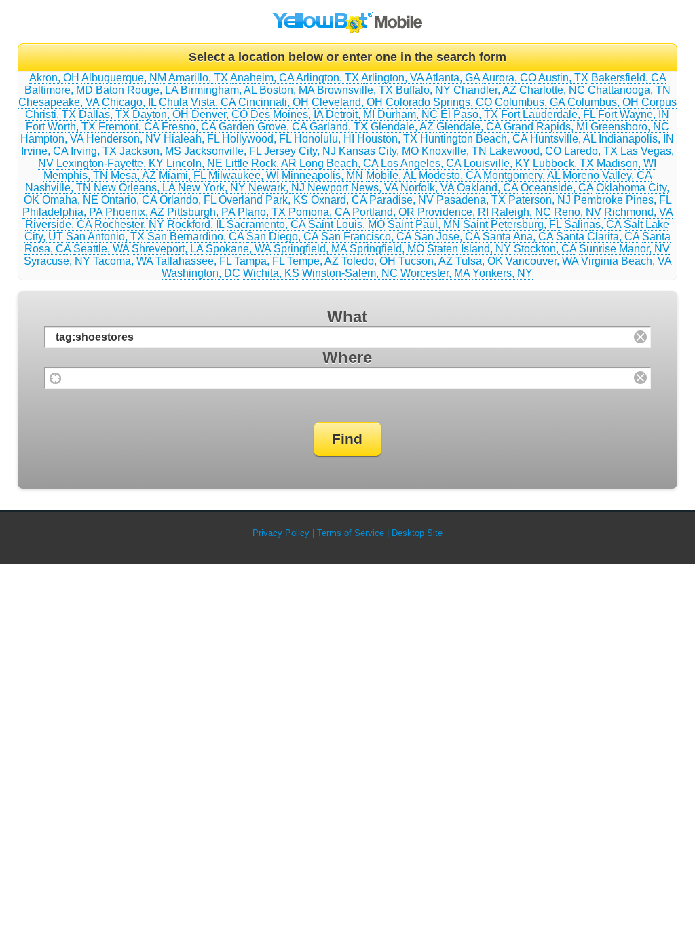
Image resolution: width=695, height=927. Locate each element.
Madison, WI (626, 163)
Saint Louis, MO (346, 224)
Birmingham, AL (219, 90)
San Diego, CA (282, 236)
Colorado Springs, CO (439, 102)
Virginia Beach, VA (626, 261)
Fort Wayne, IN (633, 114)
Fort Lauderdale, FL (548, 114)
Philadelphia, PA (62, 212)
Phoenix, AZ (134, 212)
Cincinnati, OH (273, 102)
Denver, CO (219, 114)
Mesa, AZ (133, 175)
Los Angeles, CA (421, 163)
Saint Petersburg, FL (512, 224)
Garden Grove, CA (263, 126)
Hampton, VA (51, 139)
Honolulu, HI (324, 139)
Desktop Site (417, 533)
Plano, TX (262, 212)
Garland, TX (338, 126)
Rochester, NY (129, 224)
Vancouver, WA (542, 261)
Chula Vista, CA (197, 102)
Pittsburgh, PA (201, 212)
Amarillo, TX (198, 77)
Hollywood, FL (256, 139)
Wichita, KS (271, 273)
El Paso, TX (469, 114)
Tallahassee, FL (193, 261)
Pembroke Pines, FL (622, 200)
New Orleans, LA (134, 187)
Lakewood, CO (525, 151)
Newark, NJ (276, 187)
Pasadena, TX (471, 200)
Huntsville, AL (563, 139)
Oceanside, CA (557, 187)
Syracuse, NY (57, 261)
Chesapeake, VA (58, 102)
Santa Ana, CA (518, 236)
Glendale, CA (468, 126)
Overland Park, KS (263, 200)
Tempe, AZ (313, 261)
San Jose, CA (447, 236)
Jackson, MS (150, 151)
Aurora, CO (509, 77)
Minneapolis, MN (322, 175)
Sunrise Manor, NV (624, 248)
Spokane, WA (238, 248)
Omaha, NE (70, 200)
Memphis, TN (75, 175)
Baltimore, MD (58, 90)
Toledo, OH (368, 261)
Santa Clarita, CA (597, 236)
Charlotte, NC (552, 90)
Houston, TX (387, 139)
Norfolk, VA (427, 187)
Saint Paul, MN (424, 224)
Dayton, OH (160, 114)
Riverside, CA (58, 224)
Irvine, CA (44, 151)
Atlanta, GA (453, 77)
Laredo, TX (591, 151)
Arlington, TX (327, 77)
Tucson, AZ (425, 261)
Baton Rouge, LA (137, 90)
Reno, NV (577, 212)
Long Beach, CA (338, 163)
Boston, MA (286, 90)
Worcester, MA (435, 273)
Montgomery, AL (521, 175)
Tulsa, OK (479, 261)
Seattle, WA (101, 248)
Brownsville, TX (355, 90)
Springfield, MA (310, 248)
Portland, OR (383, 212)
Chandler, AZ (484, 90)
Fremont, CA (128, 126)
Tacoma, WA (123, 261)
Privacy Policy (280, 533)
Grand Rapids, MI (546, 126)
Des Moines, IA (286, 114)
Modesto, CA (450, 175)
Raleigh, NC (521, 212)
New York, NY (212, 187)
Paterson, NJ (539, 200)
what (347, 316)
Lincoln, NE (194, 163)
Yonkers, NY (502, 273)
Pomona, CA (319, 212)
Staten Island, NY (469, 248)
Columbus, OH (603, 102)
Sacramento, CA (266, 224)
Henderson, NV (123, 139)
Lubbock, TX (563, 163)
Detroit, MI (350, 114)
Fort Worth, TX (61, 126)
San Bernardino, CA (195, 236)
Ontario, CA (129, 200)
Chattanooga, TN (629, 90)
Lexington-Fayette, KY (110, 163)
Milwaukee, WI (243, 175)
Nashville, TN (58, 187)
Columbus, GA (530, 102)
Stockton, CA (545, 248)
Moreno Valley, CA (607, 175)
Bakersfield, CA (628, 77)
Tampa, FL (259, 261)
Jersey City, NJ (300, 151)
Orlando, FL (187, 200)
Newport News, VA (352, 187)
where (347, 357)
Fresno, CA (189, 126)
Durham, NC (407, 114)
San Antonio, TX (105, 236)
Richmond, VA (638, 212)
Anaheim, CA (262, 77)
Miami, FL (182, 175)
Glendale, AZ (402, 126)
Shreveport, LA (167, 248)
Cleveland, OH (347, 102)
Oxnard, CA (339, 200)
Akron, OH (54, 77)
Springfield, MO (387, 248)
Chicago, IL (129, 102)
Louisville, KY (497, 163)
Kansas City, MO (379, 151)
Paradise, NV (401, 200)
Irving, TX (94, 151)
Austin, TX (563, 77)
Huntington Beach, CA (473, 139)
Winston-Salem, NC (350, 273)
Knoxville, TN (454, 151)
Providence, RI (453, 212)
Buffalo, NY (423, 90)
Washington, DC (201, 273)
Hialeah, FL (191, 139)
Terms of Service (350, 533)
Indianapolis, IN (636, 139)
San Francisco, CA (366, 236)
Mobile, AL (391, 175)
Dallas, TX (104, 114)
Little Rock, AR (261, 163)
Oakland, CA (487, 187)
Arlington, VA (392, 77)
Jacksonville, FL (222, 151)
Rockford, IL (195, 224)
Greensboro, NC (629, 126)
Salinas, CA (592, 224)
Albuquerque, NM (123, 77)
